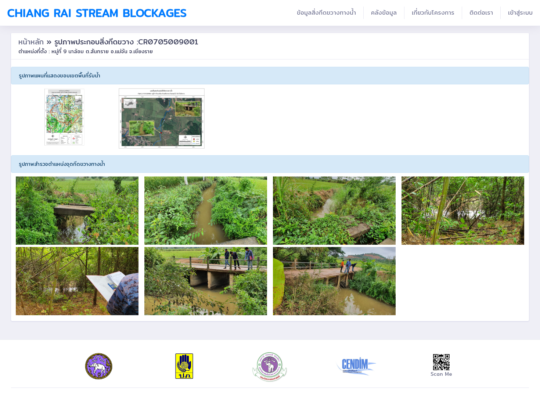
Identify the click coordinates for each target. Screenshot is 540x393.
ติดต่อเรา (481, 12)
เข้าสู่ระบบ (520, 12)
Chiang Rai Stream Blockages (97, 13)
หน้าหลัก (32, 41)
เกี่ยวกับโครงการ (433, 12)
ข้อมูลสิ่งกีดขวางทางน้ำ (326, 12)
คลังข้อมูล (384, 12)
